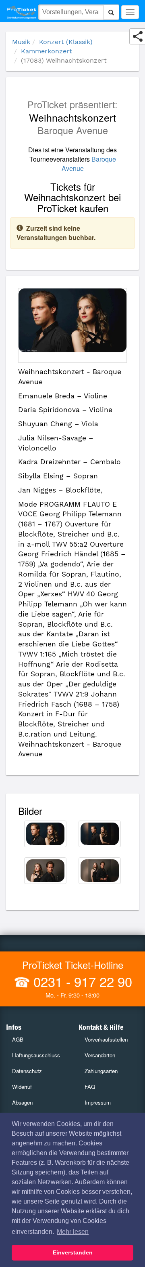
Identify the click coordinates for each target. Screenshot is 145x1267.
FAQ (90, 1086)
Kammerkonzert (46, 51)
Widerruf (22, 1086)
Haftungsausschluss (36, 1055)
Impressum (98, 1102)
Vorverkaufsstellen (106, 1039)
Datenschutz (27, 1071)
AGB (17, 1039)
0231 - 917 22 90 (81, 981)
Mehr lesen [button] (73, 1231)
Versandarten (100, 1055)
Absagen (22, 1102)
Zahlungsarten (101, 1071)
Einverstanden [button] (73, 1252)
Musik (21, 42)
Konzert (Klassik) (66, 42)
